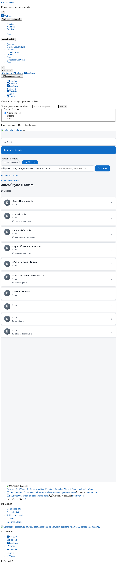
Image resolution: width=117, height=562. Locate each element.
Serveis (10, 57)
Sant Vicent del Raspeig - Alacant (50, 489)
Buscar (63, 106)
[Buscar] (3, 67)
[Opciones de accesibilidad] (3, 12)
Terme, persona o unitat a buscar (15, 106)
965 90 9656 (78, 496)
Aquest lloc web (14, 113)
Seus (9, 62)
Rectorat (10, 44)
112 (24, 499)
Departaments (13, 52)
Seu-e (9, 34)
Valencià (11, 26)
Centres (10, 49)
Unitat (10, 118)
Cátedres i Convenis (16, 59)
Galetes (10, 518)
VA (10, 19)
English (10, 29)
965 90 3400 (92, 492)
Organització (7, 39)
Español (10, 24)
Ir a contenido (7, 2)
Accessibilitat (13, 512)
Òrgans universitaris (16, 47)
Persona (10, 116)
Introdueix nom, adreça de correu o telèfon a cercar (26, 168)
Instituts (10, 54)
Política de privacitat (16, 515)
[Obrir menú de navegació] (24, 130)
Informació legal (14, 522)
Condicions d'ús (14, 509)
